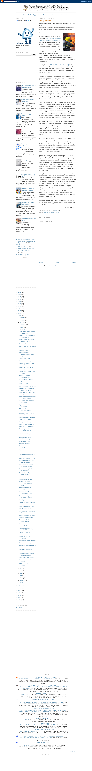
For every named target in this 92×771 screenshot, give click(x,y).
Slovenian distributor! (24, 443)
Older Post (73, 262)
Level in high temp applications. (27, 360)
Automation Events (62, 15)
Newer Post (42, 262)
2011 (19, 595)
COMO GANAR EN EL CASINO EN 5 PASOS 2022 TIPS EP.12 (37, 724)
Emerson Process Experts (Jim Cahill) (43, 685)
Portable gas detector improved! (27, 540)
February (22, 580)
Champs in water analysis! (26, 542)
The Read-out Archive (49, 15)
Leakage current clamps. (25, 422)
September (23, 324)
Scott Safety (49, 98)
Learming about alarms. (25, 500)
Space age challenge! (24, 350)
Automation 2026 (25, 694)
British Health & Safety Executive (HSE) (58, 65)
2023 (19, 299)
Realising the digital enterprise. (27, 417)
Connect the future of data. (28, 130)
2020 (19, 306)
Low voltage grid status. (27, 160)
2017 (19, 313)
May (21, 573)
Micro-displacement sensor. (26, 479)
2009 (19, 599)
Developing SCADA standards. (27, 557)
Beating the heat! (23, 383)
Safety (53, 212)
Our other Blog (43, 742)
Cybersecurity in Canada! (25, 343)
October (22, 322)
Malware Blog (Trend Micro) (43, 729)
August (22, 327)
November (22, 320)
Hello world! (24, 719)
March (21, 578)
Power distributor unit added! (26, 506)
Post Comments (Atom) (52, 265)
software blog (43, 723)
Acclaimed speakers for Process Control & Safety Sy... (26, 354)
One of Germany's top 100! (26, 508)
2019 (19, 308)
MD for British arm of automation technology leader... (25, 483)
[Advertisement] (25, 69)
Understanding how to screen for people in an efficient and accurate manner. (26, 256)
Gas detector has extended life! (27, 386)
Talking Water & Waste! (25, 441)
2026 (19, 292)
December (22, 317)
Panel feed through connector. (27, 426)
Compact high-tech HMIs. (26, 419)
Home (57, 262)
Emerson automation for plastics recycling (36, 737)
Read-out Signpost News (34, 15)
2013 (19, 590)
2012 (19, 592)
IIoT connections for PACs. (26, 477)
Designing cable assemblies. (26, 424)
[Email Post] (59, 210)
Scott (57, 212)
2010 (19, 597)
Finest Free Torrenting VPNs (29, 731)
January (22, 582)
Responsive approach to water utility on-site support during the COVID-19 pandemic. (25, 241)
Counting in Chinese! (24, 358)
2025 (19, 294)
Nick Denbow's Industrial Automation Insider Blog (43, 736)
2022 (19, 301)
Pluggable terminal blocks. (26, 517)
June (21, 571)
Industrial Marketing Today (43, 709)
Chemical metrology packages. (27, 515)
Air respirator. (22, 329)
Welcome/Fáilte (21, 15)
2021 (19, 304)
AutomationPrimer (43, 693)
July (21, 568)
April (21, 575)
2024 (19, 297)
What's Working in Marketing (43, 699)
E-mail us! (19, 607)
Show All (73, 751)
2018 (19, 311)
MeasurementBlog (43, 718)
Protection (47, 212)
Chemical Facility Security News (43, 677)
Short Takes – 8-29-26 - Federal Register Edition (36, 679)
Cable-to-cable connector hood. (27, 458)
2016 (19, 315)
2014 (19, 588)
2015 (19, 585)
